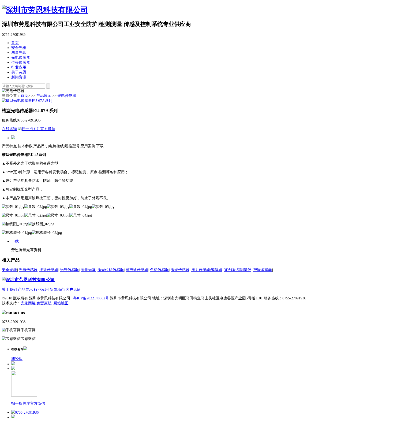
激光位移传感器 (111, 270)
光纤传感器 (69, 270)
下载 (15, 241)
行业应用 (18, 67)
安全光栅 (18, 48)
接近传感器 (48, 270)
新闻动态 (57, 289)
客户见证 (73, 289)
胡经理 (16, 359)
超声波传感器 (137, 270)
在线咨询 (9, 129)
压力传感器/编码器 (206, 270)
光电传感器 (20, 57)
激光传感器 (180, 270)
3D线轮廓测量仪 (237, 270)
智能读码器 (262, 270)
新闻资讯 (18, 77)
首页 (15, 43)
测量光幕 (18, 53)
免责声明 (44, 303)
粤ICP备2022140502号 (91, 298)
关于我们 (9, 289)
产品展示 (43, 96)
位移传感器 (20, 62)
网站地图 (60, 303)
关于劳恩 (18, 72)
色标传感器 (159, 270)
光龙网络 (28, 303)
